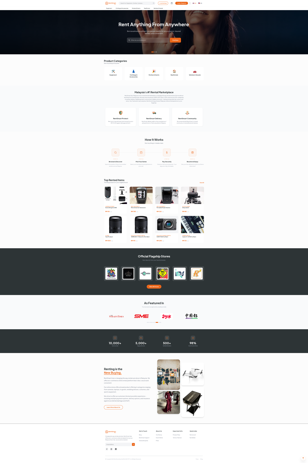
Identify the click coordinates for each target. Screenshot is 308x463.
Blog (140, 435)
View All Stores (154, 286)
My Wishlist (192, 437)
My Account (193, 435)
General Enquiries (143, 440)
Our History (159, 435)
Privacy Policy (176, 435)
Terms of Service (177, 437)
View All (202, 182)
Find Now (175, 40)
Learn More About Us (113, 407)
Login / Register (181, 3)
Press (157, 440)
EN (195, 3)
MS (201, 3)
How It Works (159, 437)
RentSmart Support (144, 437)
